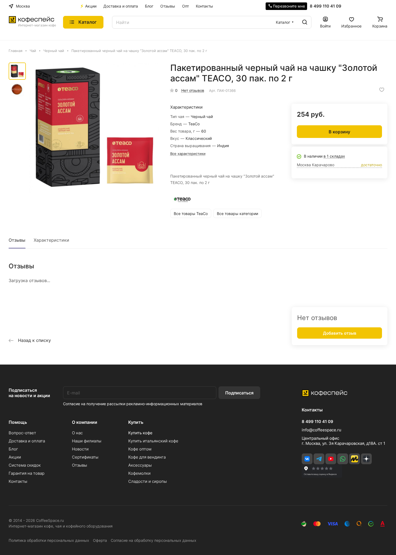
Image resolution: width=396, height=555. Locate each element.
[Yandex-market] (354, 458)
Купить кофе (140, 432)
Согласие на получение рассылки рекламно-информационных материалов (132, 403)
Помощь (18, 422)
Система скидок (25, 465)
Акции (15, 457)
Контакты (18, 481)
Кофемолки (139, 473)
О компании (84, 422)
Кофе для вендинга (147, 457)
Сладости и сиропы (147, 481)
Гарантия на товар (26, 473)
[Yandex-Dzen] (366, 458)
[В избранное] (381, 89)
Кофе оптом (139, 449)
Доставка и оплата (27, 440)
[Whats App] (342, 458)
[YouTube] (330, 458)
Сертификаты (85, 457)
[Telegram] (319, 458)
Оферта (100, 540)
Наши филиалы (86, 440)
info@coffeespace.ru (321, 429)
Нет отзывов (192, 90)
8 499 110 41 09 (325, 6)
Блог (13, 449)
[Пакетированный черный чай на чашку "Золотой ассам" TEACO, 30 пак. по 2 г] (94, 128)
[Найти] (304, 22)
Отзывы (17, 240)
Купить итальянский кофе (153, 440)
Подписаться (239, 393)
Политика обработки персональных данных (49, 540)
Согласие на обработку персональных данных (153, 540)
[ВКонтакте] (307, 458)
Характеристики (51, 240)
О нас (77, 432)
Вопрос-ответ (22, 432)
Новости (80, 449)
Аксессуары (140, 465)
